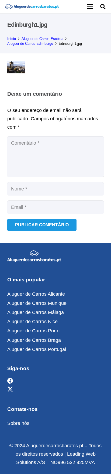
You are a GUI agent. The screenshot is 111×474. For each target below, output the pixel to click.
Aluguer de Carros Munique (37, 303)
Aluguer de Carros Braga (34, 340)
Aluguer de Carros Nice (32, 321)
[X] (10, 389)
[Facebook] (10, 381)
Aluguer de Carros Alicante (36, 294)
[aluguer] (32, 6)
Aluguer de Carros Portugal (36, 349)
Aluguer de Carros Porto (33, 330)
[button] (90, 7)
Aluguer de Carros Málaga (35, 312)
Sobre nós (18, 423)
